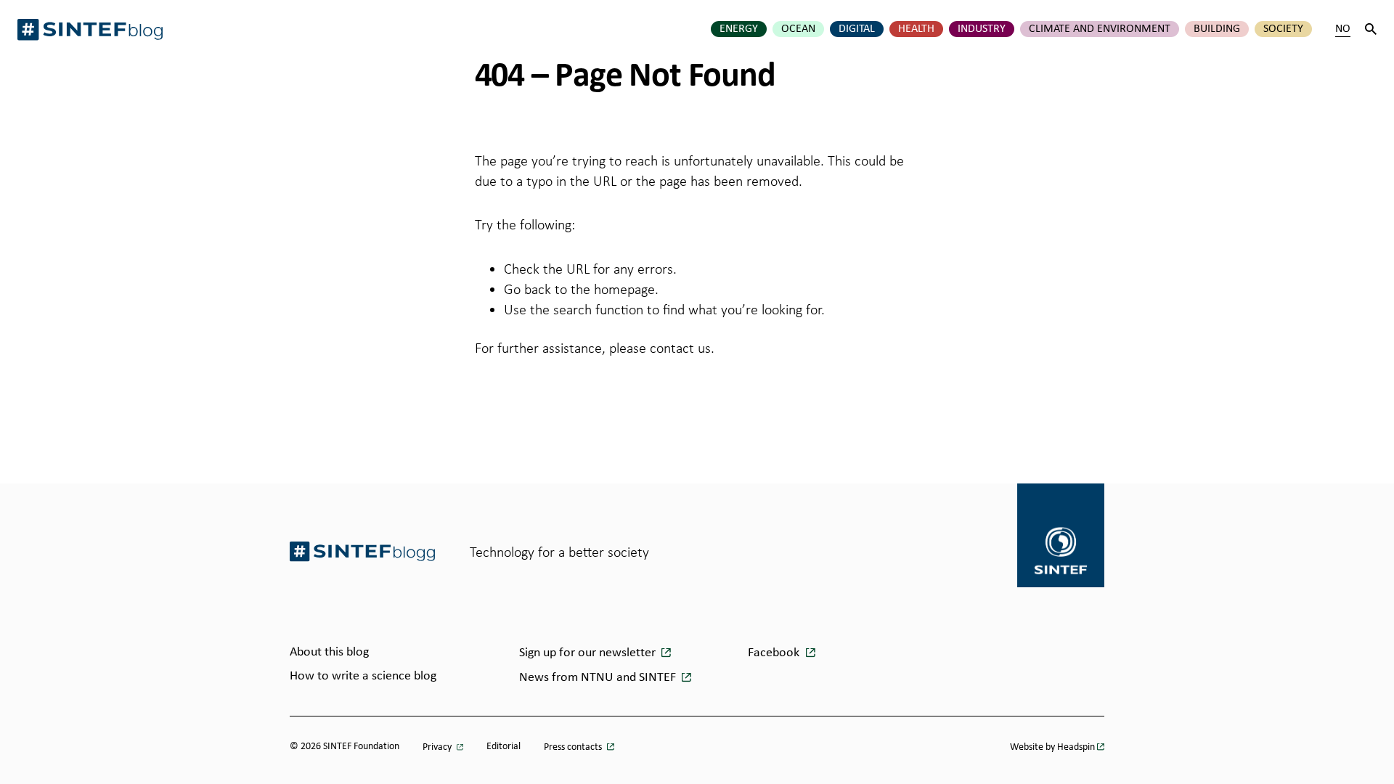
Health (916, 29)
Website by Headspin (1052, 747)
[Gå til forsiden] (362, 551)
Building (1217, 29)
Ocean (798, 29)
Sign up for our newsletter (589, 653)
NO (1342, 29)
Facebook (775, 653)
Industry (982, 29)
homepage (624, 289)
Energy (739, 29)
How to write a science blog (363, 676)
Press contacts (574, 747)
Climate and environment (1099, 29)
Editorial (503, 746)
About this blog (329, 652)
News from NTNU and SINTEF (599, 678)
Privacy (438, 747)
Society (1283, 29)
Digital (857, 29)
